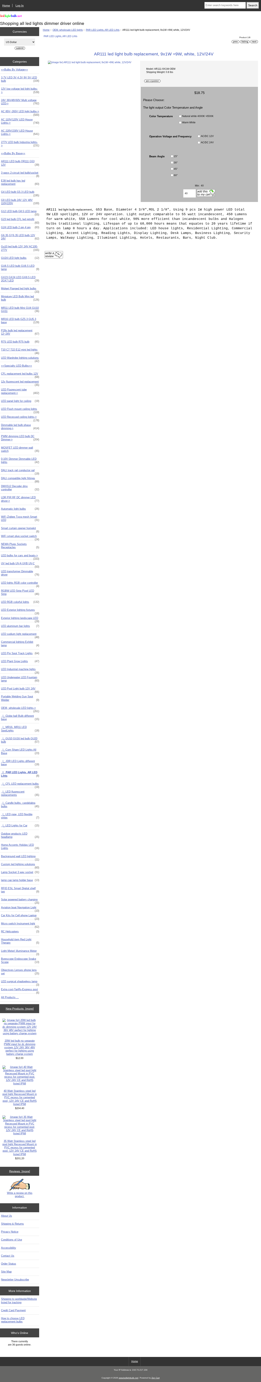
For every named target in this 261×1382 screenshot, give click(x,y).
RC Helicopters (20, 931)
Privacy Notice (9, 1231)
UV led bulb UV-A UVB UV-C (20, 564)
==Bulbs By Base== (13, 153)
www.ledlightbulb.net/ (128, 1378)
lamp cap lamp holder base (20, 880)
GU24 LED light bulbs (20, 257)
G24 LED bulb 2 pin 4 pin (20, 227)
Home (6, 5)
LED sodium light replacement (20, 635)
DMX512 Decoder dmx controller (20, 488)
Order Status (8, 1263)
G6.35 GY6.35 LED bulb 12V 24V (20, 237)
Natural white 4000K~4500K (197, 116)
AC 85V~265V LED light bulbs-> (20, 112)
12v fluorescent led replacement (20, 382)
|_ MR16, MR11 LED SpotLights (20, 729)
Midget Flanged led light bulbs (20, 289)
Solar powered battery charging (20, 900)
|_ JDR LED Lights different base (20, 763)
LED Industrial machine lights (20, 670)
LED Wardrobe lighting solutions (20, 359)
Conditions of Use (11, 1239)
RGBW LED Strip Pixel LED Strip (20, 592)
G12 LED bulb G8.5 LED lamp (20, 212)
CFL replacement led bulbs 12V (20, 374)
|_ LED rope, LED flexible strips (20, 816)
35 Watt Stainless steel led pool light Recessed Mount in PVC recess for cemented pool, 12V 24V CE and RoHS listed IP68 (19, 1147)
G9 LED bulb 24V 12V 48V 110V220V (20, 202)
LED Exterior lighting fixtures (20, 611)
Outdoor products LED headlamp (20, 835)
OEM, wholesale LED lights (68, 30)
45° (176, 169)
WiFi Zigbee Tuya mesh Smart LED (20, 518)
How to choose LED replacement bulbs (12, 1320)
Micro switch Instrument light (20, 924)
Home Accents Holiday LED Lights (20, 846)
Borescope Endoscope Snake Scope (20, 960)
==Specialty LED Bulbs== (16, 365)
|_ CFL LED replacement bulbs (20, 785)
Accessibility (8, 1247)
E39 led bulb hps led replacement (20, 182)
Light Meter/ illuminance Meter (20, 952)
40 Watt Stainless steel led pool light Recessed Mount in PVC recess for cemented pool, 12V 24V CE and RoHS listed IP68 (19, 1097)
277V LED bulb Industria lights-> (20, 144)
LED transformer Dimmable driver (20, 573)
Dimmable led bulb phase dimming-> (20, 427)
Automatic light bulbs (20, 508)
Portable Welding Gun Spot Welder (20, 698)
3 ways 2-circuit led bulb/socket (20, 173)
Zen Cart (156, 1378)
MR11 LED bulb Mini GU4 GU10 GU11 (20, 309)
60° (176, 175)
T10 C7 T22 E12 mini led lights (20, 350)
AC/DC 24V (207, 142)
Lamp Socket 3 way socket (20, 872)
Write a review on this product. (19, 1194)
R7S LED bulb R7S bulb (20, 341)
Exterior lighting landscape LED (20, 619)
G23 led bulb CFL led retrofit (20, 220)
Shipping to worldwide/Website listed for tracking (19, 1300)
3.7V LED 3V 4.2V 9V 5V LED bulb (20, 79)
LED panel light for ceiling (20, 401)
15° (176, 156)
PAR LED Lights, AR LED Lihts (102, 30)
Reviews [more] (19, 1171)
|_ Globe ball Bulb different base (20, 717)
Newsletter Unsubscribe (15, 1279)
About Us (6, 1215)
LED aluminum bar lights (20, 626)
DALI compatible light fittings (20, 479)
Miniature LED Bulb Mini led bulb (20, 298)
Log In (19, 5)
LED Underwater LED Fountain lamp (20, 679)
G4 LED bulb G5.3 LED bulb (20, 193)
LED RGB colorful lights (20, 601)
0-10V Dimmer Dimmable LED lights (20, 460)
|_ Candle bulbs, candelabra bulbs (20, 804)
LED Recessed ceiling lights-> (20, 418)
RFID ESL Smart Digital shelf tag (20, 890)
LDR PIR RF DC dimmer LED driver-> (20, 499)
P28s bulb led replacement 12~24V (20, 332)
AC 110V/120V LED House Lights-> (20, 121)
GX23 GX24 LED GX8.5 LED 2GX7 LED (20, 279)
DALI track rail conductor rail (20, 471)
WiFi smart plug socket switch (20, 537)
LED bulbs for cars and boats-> (20, 556)
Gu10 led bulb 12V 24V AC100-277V (20, 248)
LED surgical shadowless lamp (20, 982)
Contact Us (7, 1255)
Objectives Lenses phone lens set (20, 971)
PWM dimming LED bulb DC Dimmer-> (20, 438)
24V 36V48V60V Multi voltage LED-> (20, 102)
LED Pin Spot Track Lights (20, 653)
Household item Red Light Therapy (20, 941)
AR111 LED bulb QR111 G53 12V (20, 163)
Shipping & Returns (12, 1223)
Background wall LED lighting (20, 857)
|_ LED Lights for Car (20, 825)
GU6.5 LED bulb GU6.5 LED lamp (20, 267)
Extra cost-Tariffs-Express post (20, 990)
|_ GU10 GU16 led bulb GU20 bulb (20, 740)
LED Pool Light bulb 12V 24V (20, 689)
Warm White (189, 122)
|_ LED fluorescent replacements (20, 793)
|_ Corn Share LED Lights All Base (20, 751)
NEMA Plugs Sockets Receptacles (20, 546)
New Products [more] (20, 1008)
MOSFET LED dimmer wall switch (20, 449)
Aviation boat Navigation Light (20, 908)
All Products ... (10, 997)
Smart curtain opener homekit (20, 529)
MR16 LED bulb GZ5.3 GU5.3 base (20, 321)
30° (176, 162)
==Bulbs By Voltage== (14, 69)
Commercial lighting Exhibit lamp (20, 643)
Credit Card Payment (13, 1310)
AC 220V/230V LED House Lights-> (20, 132)
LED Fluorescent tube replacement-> (20, 391)
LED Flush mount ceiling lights (20, 410)
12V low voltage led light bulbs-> (20, 90)
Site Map (6, 1271)
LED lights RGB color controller (20, 584)
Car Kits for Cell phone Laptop (20, 916)
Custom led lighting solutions (20, 865)
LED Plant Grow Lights (20, 661)
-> (20, 709)
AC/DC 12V (207, 136)
